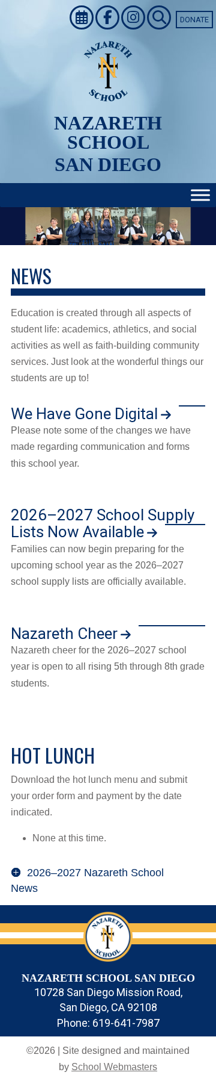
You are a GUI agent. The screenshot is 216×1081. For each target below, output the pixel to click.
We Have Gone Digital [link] (84, 414)
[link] (82, 19)
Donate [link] (194, 19)
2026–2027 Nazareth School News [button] (87, 880)
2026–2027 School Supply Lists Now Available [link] (102, 523)
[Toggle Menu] (200, 195)
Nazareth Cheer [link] (64, 634)
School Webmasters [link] (114, 1067)
